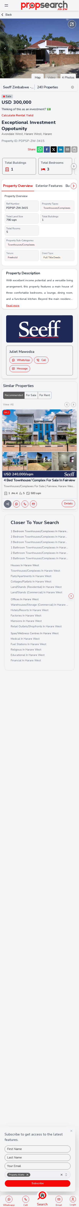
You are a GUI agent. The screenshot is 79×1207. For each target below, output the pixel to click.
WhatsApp (23, 360)
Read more (12, 305)
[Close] (71, 1130)
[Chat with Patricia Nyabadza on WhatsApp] (16, 503)
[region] (39, 48)
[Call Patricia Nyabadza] (24, 503)
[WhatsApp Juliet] (9, 1199)
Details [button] (68, 503)
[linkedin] (61, 149)
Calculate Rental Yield (17, 115)
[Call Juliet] (25, 1199)
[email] (67, 149)
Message (22, 368)
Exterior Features (49, 185)
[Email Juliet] (58, 1199)
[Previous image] (5, 48)
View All (8, 404)
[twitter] (54, 149)
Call (43, 360)
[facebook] (47, 149)
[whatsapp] (40, 149)
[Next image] (74, 48)
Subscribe (38, 1183)
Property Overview (18, 185)
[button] (27, 1175)
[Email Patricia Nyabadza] (33, 503)
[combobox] (38, 1174)
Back (8, 15)
